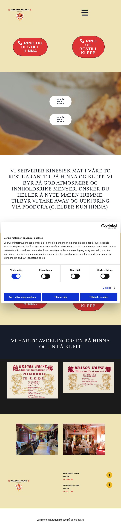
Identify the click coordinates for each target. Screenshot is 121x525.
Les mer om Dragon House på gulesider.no (60, 519)
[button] (30, 47)
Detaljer (107, 287)
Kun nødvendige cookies (22, 297)
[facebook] (109, 475)
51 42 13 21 (68, 491)
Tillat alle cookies (98, 297)
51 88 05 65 (68, 479)
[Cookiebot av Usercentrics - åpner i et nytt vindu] (103, 226)
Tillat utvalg (60, 297)
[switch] (45, 276)
